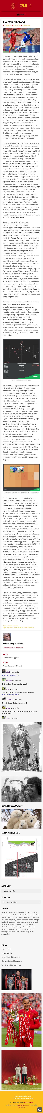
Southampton (28, 924)
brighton (34, 912)
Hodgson (5, 920)
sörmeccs (5, 929)
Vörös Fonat (28, 1102)
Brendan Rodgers (24, 912)
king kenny (12, 920)
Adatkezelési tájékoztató (23, 1096)
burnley (4, 915)
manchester (19, 922)
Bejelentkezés (7, 953)
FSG (16, 917)
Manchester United (31, 922)
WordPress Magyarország (11, 965)
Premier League (12, 625)
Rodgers (19, 924)
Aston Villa (11, 912)
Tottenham (24, 929)
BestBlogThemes (23, 1105)
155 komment (26, 25)
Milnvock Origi (26, 627)
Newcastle (5, 924)
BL (16, 912)
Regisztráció (6, 949)
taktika (11, 929)
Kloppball (25, 920)
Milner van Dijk (18, 627)
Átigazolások (6, 934)
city (20, 915)
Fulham (20, 917)
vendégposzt (6, 932)
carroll (10, 915)
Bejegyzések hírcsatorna (11, 957)
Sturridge (19, 927)
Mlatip (32, 627)
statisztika (5, 927)
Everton (11, 917)
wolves (22, 932)
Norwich (12, 924)
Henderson (35, 917)
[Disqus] (22, 694)
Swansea (32, 927)
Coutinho (26, 915)
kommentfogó (34, 920)
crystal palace (34, 915)
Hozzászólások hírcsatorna (12, 961)
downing (4, 917)
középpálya (5, 922)
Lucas (12, 922)
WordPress (21, 1107)
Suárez (25, 927)
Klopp (19, 920)
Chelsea (15, 915)
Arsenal (4, 912)
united (31, 929)
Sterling (12, 927)
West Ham (15, 932)
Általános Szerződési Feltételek (23, 1099)
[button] (39, 1109)
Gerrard (27, 917)
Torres (17, 929)
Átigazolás (29, 932)
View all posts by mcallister (13, 648)
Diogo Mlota (10, 627)
